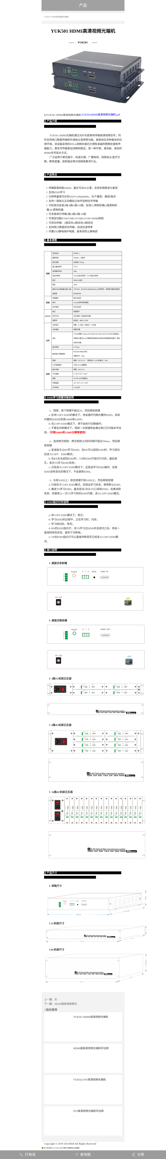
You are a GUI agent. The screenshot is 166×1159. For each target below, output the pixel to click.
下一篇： (60, 1003)
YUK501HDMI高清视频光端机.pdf (100, 114)
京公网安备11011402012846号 (54, 1148)
